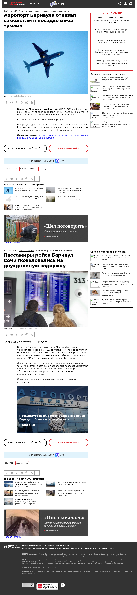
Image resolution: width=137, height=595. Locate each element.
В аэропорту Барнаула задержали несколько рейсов (72, 483)
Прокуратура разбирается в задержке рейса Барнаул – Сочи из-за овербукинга (52, 417)
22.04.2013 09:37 (10, 11)
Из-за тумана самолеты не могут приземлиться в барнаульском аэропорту (71, 190)
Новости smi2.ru (13, 242)
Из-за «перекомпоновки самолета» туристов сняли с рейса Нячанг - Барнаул (27, 501)
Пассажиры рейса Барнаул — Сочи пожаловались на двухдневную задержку (111, 63)
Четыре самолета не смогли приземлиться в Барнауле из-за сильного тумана (52, 136)
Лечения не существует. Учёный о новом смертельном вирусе (116, 274)
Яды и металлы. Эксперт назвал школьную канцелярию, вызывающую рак (115, 293)
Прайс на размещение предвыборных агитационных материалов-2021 (52, 549)
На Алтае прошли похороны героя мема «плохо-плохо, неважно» (112, 31)
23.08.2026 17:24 (10, 251)
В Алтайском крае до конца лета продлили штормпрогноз (112, 41)
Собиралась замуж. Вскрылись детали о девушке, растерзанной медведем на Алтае (116, 124)
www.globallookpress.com (20, 96)
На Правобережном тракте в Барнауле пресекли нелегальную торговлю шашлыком (111, 52)
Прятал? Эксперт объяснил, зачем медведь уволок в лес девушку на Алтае (116, 88)
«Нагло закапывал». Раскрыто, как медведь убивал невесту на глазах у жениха (117, 257)
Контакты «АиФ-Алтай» (32, 545)
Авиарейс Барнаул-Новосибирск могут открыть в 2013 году (29, 189)
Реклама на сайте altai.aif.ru (57, 545)
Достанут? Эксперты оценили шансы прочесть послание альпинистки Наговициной (117, 97)
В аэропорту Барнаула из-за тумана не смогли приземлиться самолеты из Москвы (28, 207)
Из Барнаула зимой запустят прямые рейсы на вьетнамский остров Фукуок (28, 493)
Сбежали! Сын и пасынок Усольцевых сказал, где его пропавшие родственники (117, 115)
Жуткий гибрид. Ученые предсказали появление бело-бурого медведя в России (117, 302)
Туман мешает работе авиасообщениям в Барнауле (70, 198)
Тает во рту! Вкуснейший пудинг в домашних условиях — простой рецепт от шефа (116, 106)
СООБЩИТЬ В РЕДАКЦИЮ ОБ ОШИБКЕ (100, 549)
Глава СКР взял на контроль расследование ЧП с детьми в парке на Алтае (112, 20)
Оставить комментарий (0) (69, 148)
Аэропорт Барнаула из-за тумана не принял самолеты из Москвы (29, 198)
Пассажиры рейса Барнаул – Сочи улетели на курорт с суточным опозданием (72, 493)
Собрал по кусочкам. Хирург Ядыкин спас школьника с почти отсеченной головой (117, 284)
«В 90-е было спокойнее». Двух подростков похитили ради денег (116, 79)
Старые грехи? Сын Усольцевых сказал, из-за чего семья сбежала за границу (117, 266)
